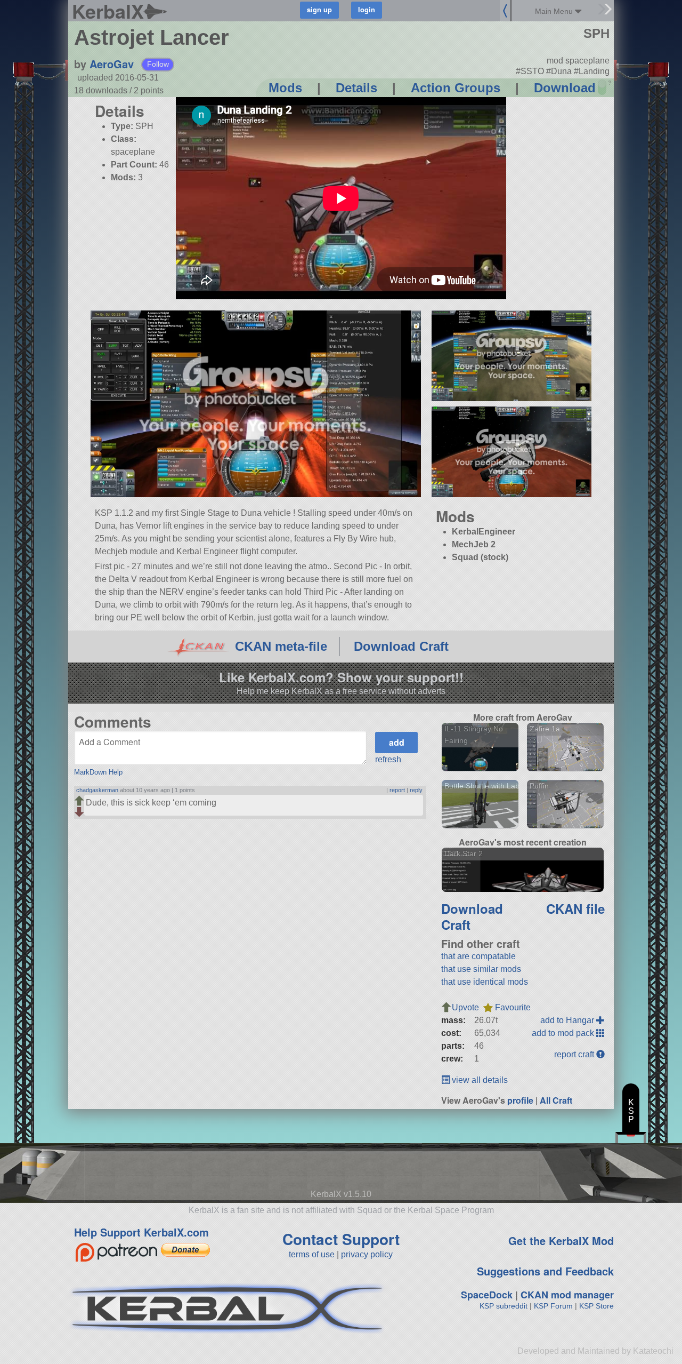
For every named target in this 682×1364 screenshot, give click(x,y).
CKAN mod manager (567, 1295)
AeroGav (112, 63)
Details (356, 88)
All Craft (556, 1100)
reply (416, 790)
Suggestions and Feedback (545, 1271)
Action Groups (455, 88)
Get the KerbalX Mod (561, 1240)
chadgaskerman (97, 790)
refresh (388, 759)
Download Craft (401, 646)
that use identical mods (484, 981)
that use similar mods (481, 969)
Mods (285, 88)
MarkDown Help (98, 772)
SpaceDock (487, 1295)
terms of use (312, 1254)
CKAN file (575, 908)
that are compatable (478, 956)
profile (520, 1100)
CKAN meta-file (281, 646)
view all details (479, 1079)
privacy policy (367, 1254)
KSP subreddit (503, 1306)
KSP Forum (553, 1306)
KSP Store (596, 1306)
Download (565, 88)
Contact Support (341, 1239)
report (397, 790)
